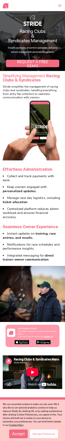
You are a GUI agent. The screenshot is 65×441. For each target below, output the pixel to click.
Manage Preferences (44, 433)
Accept (18, 433)
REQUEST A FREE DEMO (32, 63)
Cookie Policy (16, 425)
